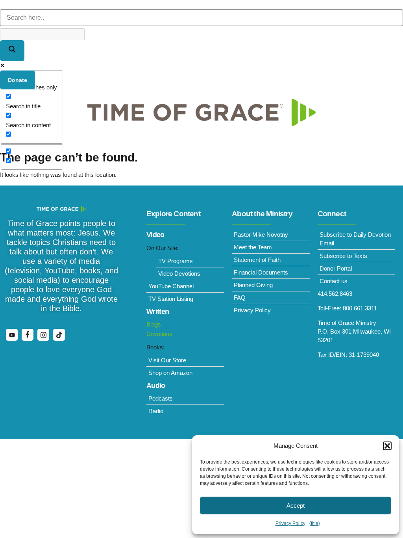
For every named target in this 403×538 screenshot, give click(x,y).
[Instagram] (43, 335)
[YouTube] (12, 335)
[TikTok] (59, 335)
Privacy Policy (290, 523)
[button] (387, 446)
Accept (296, 505)
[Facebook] (27, 335)
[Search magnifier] (12, 50)
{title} (314, 523)
